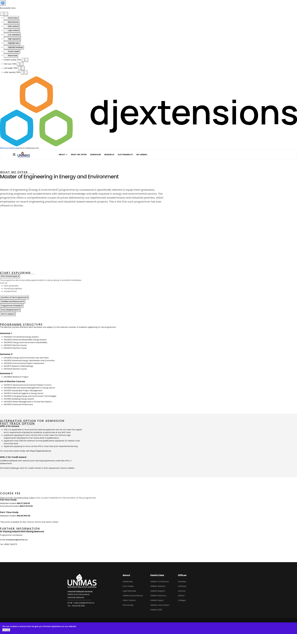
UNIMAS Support (157, 591)
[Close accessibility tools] (6, 14)
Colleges (182, 600)
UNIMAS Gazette (157, 586)
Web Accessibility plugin (10, 148)
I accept (6, 630)
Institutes (182, 586)
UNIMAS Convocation (159, 605)
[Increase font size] (21, 64)
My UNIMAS (141, 154)
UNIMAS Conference (159, 581)
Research (109, 154)
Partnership (128, 605)
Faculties (182, 581)
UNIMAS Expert (157, 600)
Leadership (128, 581)
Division (181, 595)
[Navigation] (14, 154)
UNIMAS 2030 (156, 609)
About (62, 154)
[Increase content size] (26, 60)
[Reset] (2, 14)
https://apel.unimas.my (40, 451)
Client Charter (129, 600)
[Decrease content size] (23, 60)
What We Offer (79, 154)
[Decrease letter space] (22, 72)
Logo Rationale (129, 591)
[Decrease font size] (18, 64)
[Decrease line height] (19, 68)
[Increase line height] (23, 68)
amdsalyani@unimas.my (17, 539)
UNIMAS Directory (158, 595)
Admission (95, 154)
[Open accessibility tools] (3, 3)
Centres (181, 591)
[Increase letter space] (25, 72)
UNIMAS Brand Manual (133, 595)
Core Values (128, 586)
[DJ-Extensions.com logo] (148, 111)
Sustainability (125, 154)
